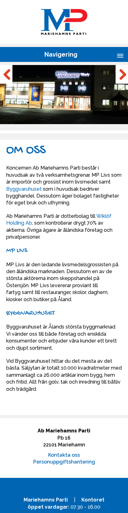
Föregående (6, 74)
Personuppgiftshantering (64, 462)
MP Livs (16, 251)
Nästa (122, 74)
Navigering (60, 54)
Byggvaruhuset (24, 189)
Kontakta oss (64, 455)
